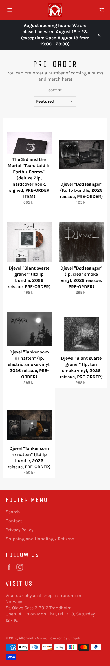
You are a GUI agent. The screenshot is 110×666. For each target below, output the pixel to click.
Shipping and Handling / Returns (40, 538)
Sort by (55, 90)
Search (13, 511)
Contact (14, 520)
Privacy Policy (19, 529)
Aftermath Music (33, 638)
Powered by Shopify (65, 638)
